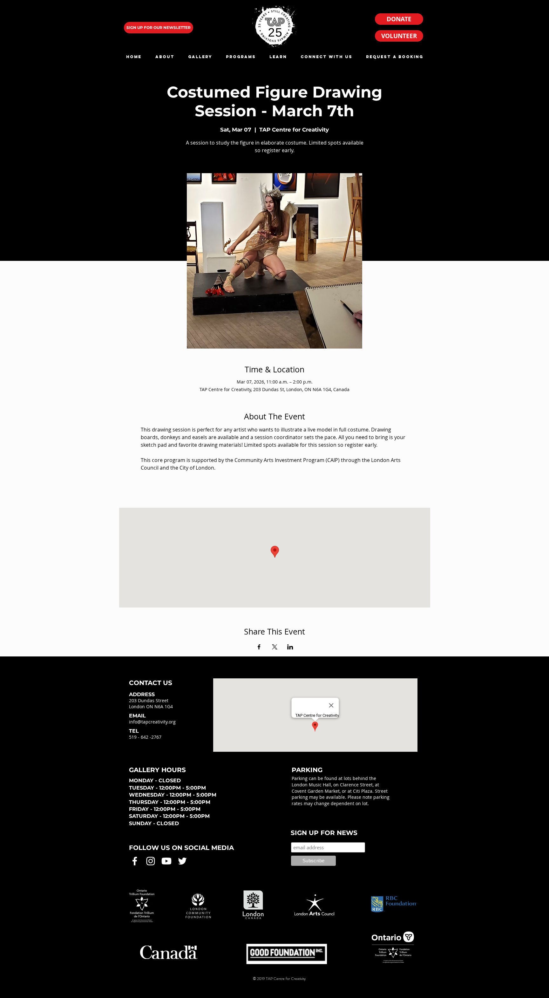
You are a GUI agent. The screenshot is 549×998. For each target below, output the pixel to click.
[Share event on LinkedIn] (290, 646)
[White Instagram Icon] (150, 861)
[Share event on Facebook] (259, 646)
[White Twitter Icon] (182, 861)
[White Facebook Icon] (134, 861)
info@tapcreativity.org (152, 722)
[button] (164, 56)
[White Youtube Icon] (166, 861)
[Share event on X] (275, 646)
